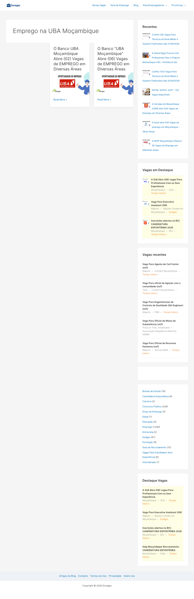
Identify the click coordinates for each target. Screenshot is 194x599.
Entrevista (147, 432)
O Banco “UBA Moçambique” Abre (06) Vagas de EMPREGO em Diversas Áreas (113, 58)
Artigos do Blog (67, 575)
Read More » (60, 100)
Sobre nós (129, 575)
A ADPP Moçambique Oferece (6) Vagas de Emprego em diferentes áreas (162, 145)
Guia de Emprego (119, 5)
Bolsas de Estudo (151, 391)
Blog (136, 5)
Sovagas (30, 5)
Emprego (147, 426)
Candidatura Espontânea (155, 396)
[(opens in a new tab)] (146, 36)
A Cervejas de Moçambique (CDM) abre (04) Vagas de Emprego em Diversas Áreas (160, 108)
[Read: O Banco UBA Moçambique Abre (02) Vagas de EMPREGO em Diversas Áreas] (69, 83)
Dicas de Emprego (152, 411)
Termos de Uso (98, 575)
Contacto (83, 575)
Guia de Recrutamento (154, 447)
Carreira (146, 401)
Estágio (146, 437)
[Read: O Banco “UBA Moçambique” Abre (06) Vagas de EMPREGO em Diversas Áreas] (113, 83)
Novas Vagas (99, 5)
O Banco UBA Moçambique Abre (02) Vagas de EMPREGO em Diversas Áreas (69, 58)
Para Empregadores (153, 5)
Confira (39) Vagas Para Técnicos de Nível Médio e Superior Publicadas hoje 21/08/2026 (160, 39)
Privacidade (115, 575)
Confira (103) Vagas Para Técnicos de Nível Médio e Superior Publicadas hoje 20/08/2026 (161, 76)
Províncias (177, 5)
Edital (145, 416)
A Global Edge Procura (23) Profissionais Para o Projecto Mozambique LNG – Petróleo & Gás (161, 57)
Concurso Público (152, 406)
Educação (147, 421)
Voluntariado (149, 462)
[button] (165, 5)
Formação (147, 442)
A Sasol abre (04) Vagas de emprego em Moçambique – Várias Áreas (161, 127)
